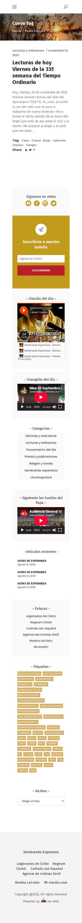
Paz (60, 759)
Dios (41, 743)
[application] (41, 397)
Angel (31, 738)
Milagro (57, 754)
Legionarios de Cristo (41, 616)
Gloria (28, 754)
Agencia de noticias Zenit (41, 634)
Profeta (36, 764)
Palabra (41, 759)
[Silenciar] (54, 407)
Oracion (17, 145)
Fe (19, 754)
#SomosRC (24, 732)
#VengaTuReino (54, 732)
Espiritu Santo (42, 748)
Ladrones (59, 140)
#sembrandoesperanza (31, 727)
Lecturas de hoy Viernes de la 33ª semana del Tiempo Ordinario (36, 72)
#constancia (25, 678)
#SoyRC (38, 732)
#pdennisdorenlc (28, 711)
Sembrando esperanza (41, 470)
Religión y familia (41, 463)
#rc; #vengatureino (29, 716)
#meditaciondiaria (51, 705)
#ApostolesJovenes (29, 673)
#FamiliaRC (41, 684)
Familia (58, 748)
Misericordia (25, 759)
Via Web (53, 901)
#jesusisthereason (28, 695)
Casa (25, 140)
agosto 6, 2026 (26, 564)
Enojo (47, 140)
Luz (47, 754)
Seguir (48, 764)
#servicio (53, 727)
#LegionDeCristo (27, 705)
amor (21, 738)
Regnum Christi (41, 622)
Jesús (38, 754)
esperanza (24, 748)
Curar (31, 743)
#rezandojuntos (27, 721)
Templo (31, 145)
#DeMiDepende (44, 678)
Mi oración (41, 647)
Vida (33, 770)
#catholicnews (52, 673)
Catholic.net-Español (41, 628)
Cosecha (54, 738)
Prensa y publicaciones (41, 456)
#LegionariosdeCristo (30, 700)
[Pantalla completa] (60, 407)
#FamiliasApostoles (29, 689)
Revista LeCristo (41, 641)
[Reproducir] (22, 407)
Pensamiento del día (41, 450)
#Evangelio (24, 684)
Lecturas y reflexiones (28, 50)
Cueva (36, 140)
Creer (21, 743)
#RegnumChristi (53, 716)
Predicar (23, 764)
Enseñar (52, 743)
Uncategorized (41, 477)
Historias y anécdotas (41, 436)
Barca (42, 738)
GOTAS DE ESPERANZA (31, 560)
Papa (52, 759)
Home (16, 31)
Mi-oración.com (55, 883)
